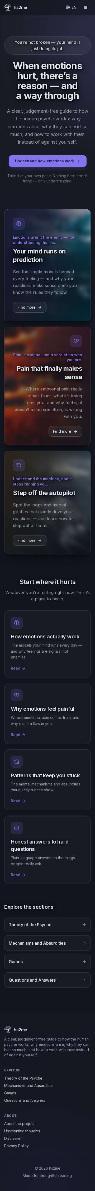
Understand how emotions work (44, 161)
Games (10, 1093)
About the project (19, 1123)
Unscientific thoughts (22, 1131)
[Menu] (85, 7)
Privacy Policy (16, 1145)
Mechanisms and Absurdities (29, 1085)
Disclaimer (13, 1138)
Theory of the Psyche (23, 1078)
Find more (26, 307)
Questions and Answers (24, 1100)
